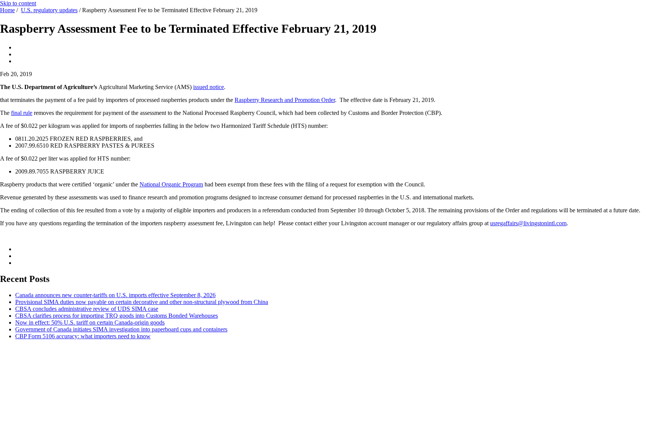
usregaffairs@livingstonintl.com (528, 223)
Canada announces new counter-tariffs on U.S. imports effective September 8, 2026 (115, 295)
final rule (21, 113)
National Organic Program (171, 184)
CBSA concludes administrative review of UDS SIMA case (86, 309)
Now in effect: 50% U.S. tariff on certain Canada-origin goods (90, 322)
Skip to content (18, 3)
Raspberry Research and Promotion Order (285, 100)
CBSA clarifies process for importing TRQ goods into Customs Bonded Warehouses (116, 315)
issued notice (208, 87)
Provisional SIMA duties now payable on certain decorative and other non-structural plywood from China (141, 302)
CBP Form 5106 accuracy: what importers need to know (83, 336)
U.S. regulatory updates (49, 10)
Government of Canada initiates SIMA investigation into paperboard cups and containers (121, 329)
